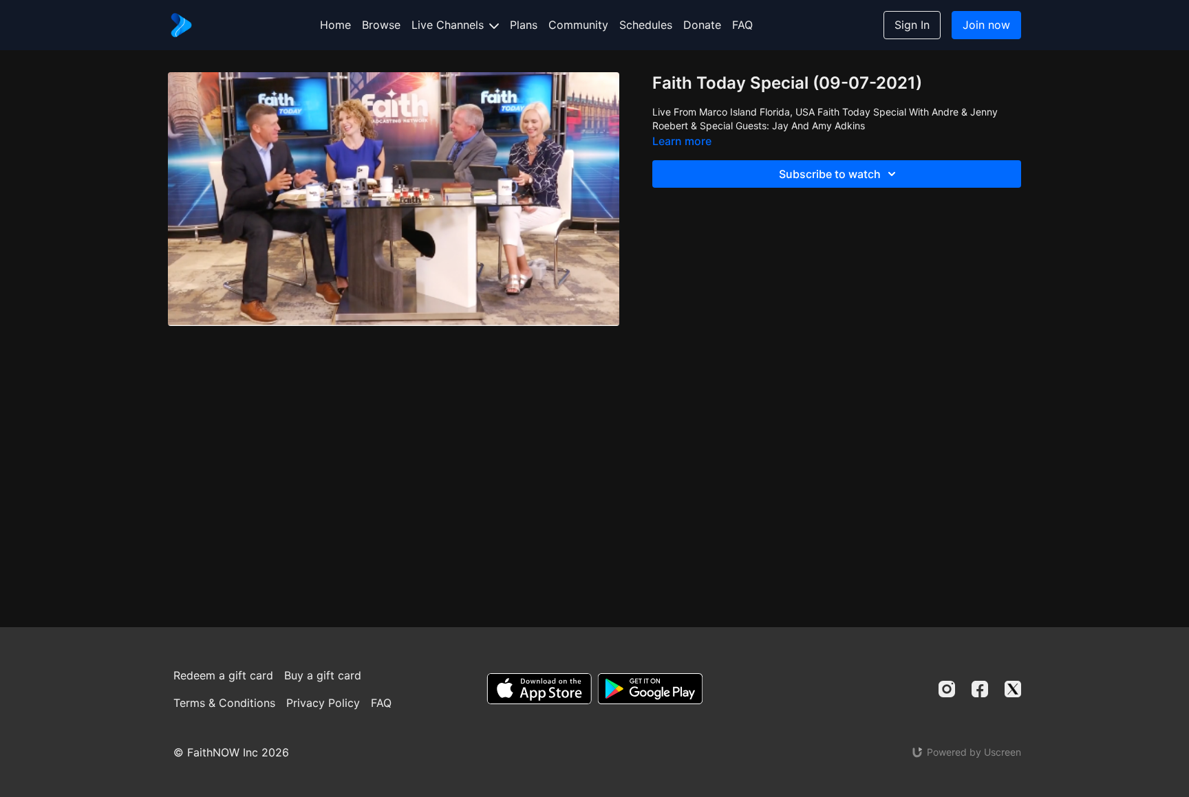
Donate (702, 25)
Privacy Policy (323, 703)
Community (578, 25)
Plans (523, 25)
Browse (381, 25)
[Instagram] (947, 689)
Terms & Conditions (224, 703)
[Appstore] (539, 688)
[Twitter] (1013, 689)
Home (335, 25)
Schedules (645, 25)
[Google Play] (650, 688)
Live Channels (449, 25)
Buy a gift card (322, 675)
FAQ (742, 25)
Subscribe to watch (830, 174)
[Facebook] (980, 689)
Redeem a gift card (223, 675)
